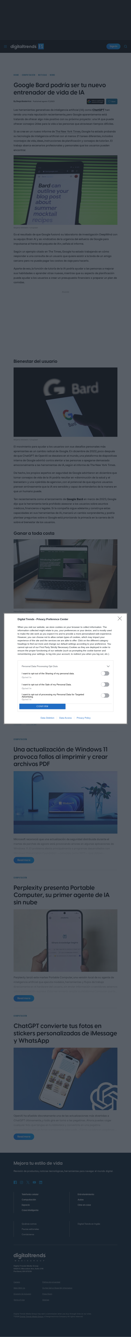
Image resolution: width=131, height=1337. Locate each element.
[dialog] (65, 668)
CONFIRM (42, 706)
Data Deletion (47, 718)
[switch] (105, 673)
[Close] (121, 619)
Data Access (65, 718)
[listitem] (65, 666)
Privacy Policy (84, 718)
